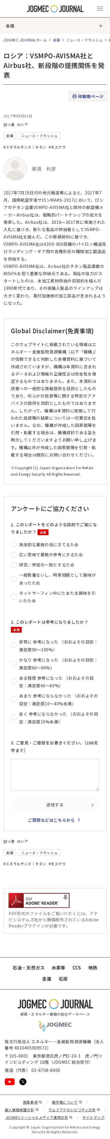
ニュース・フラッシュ (84, 39)
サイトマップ (93, 1117)
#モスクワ (57, 146)
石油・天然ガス (29, 967)
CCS (76, 967)
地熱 (92, 967)
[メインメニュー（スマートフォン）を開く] (100, 8)
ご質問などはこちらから (51, 820)
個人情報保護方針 (22, 1109)
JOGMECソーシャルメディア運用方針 (39, 1117)
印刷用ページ (91, 96)
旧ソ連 (9, 124)
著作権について (67, 1102)
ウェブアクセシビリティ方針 (74, 1109)
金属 (10, 26)
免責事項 (32, 1102)
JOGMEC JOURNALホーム (25, 39)
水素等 (58, 967)
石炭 (63, 979)
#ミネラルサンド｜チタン (25, 146)
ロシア (22, 124)
